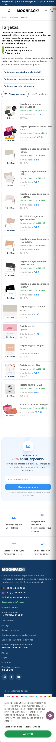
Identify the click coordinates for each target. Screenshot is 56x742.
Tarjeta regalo (27, 326)
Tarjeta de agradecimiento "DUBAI (34, 150)
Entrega (5, 625)
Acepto (28, 734)
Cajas (4, 657)
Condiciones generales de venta (17, 639)
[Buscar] (9, 10)
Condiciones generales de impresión (19, 635)
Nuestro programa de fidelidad (16, 644)
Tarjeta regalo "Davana (32, 306)
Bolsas (4, 652)
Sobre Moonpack (10, 612)
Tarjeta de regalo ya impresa (19, 86)
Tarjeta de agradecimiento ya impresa (24, 79)
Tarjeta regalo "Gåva (31, 384)
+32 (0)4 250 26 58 (15, 588)
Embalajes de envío (10, 667)
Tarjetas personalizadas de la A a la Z (36, 128)
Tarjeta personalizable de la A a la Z (22, 72)
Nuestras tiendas (9, 607)
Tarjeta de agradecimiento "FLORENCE (34, 241)
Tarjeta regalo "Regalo (32, 345)
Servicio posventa (10, 630)
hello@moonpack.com (17, 597)
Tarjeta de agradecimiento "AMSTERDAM (34, 263)
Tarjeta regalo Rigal (30, 365)
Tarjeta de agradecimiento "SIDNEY (34, 285)
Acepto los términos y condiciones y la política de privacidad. (29, 494)
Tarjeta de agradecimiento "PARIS (34, 173)
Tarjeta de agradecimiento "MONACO (34, 195)
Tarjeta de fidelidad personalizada (30, 106)
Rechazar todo (33, 726)
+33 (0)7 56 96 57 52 (16, 592)
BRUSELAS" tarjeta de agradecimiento (31, 218)
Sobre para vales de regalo (34, 404)
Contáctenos (7, 620)
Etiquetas (6, 662)
